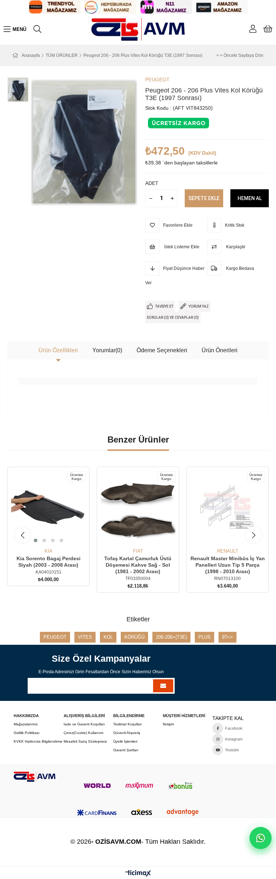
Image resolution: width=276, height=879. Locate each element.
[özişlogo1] (34, 776)
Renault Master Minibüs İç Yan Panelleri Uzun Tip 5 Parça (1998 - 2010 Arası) (227, 565)
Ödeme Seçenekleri (162, 350)
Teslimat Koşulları (127, 724)
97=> (227, 637)
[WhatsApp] (260, 838)
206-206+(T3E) (171, 637)
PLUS (204, 637)
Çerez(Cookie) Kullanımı (84, 733)
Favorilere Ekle (40, 535)
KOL (108, 637)
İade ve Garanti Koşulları (84, 724)
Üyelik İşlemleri (125, 741)
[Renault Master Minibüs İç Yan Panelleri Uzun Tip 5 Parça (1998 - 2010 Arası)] (227, 508)
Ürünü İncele (56, 535)
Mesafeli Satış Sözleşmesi (85, 741)
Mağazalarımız (26, 724)
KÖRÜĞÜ (134, 637)
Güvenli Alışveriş (126, 733)
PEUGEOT (54, 637)
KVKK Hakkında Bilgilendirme (38, 741)
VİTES (85, 637)
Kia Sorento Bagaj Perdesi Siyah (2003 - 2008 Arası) (48, 562)
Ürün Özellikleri (58, 350)
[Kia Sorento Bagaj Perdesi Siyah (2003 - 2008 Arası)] (48, 508)
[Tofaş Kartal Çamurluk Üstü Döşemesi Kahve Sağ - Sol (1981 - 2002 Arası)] (138, 508)
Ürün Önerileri (220, 350)
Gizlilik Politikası (27, 733)
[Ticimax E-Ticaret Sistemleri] (138, 874)
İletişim (168, 724)
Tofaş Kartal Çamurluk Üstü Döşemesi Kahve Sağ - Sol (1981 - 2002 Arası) (137, 565)
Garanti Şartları (125, 750)
